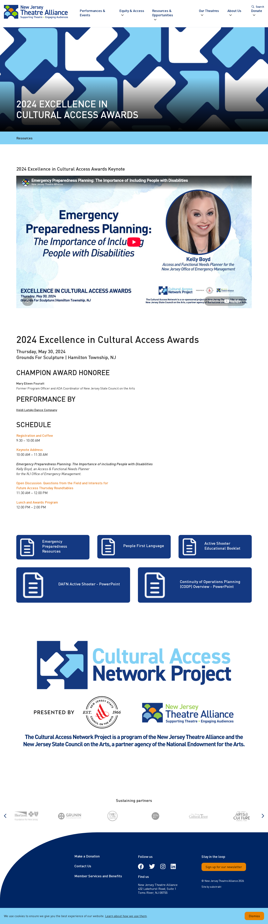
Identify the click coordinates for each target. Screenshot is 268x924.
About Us (234, 10)
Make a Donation (87, 856)
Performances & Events (92, 12)
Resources (24, 138)
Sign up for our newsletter (224, 867)
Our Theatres (209, 10)
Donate (256, 10)
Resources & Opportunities (162, 12)
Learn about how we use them (126, 916)
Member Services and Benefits (98, 876)
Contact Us (82, 866)
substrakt (215, 886)
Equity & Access (131, 10)
